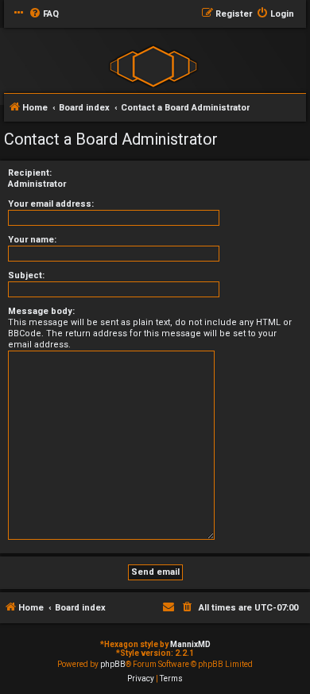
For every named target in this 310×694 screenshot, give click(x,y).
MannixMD (190, 644)
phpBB (113, 664)
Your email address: (51, 204)
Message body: (41, 311)
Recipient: (30, 173)
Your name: (32, 240)
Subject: (26, 275)
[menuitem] (44, 14)
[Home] (153, 65)
